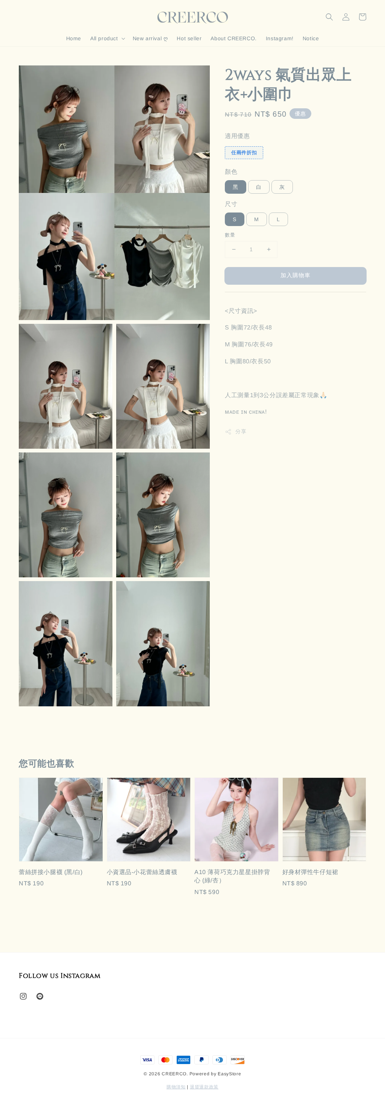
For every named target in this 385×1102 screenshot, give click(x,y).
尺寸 (231, 204)
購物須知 (176, 1087)
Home (73, 38)
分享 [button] (240, 431)
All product (104, 38)
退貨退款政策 (204, 1087)
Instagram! (280, 38)
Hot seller (189, 38)
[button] (329, 17)
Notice (311, 38)
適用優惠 (237, 136)
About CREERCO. (233, 38)
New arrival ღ (150, 38)
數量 (230, 235)
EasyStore (229, 1073)
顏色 (231, 171)
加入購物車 (295, 275)
